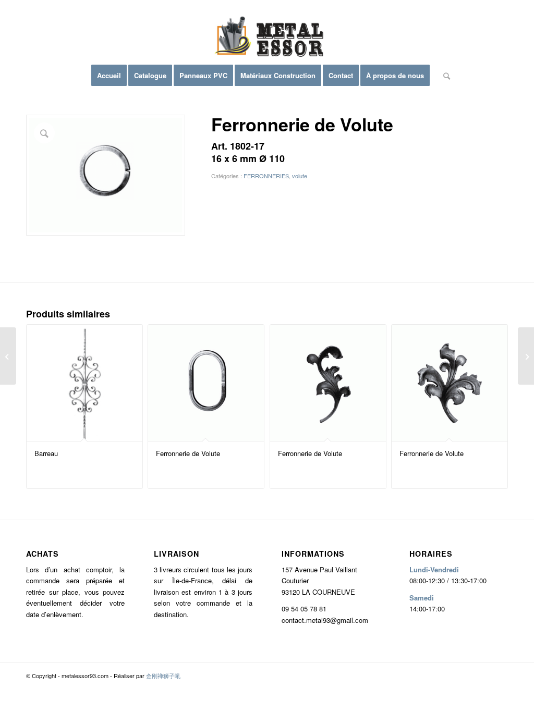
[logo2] (267, 39)
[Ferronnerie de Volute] (8, 356)
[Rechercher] (443, 76)
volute (299, 175)
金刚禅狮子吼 (163, 675)
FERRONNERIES (266, 175)
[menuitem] (109, 76)
